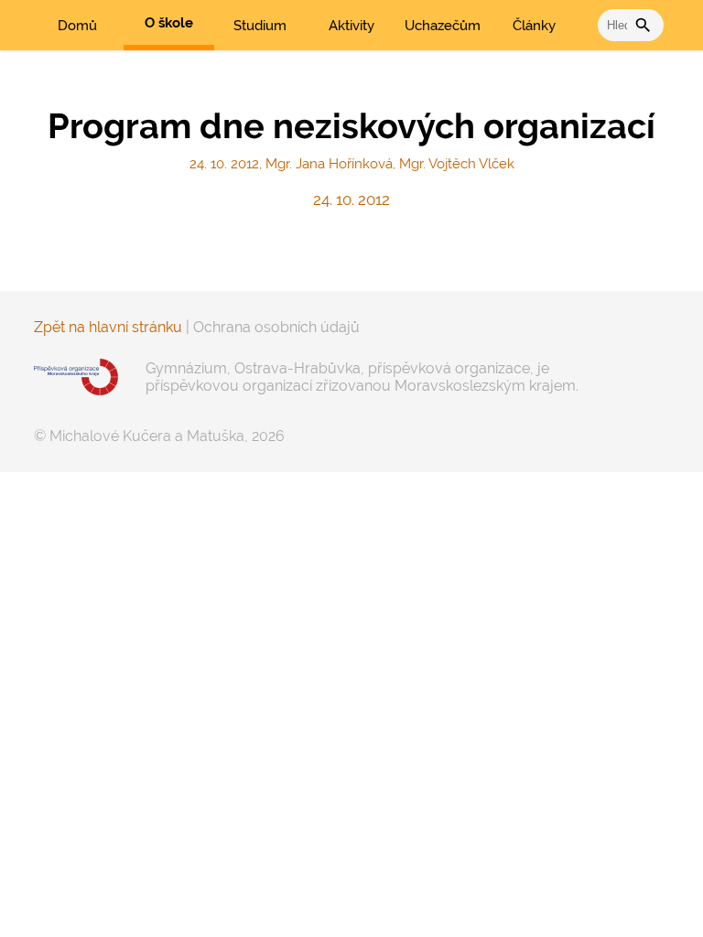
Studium (260, 25)
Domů (77, 25)
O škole (169, 23)
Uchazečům (443, 25)
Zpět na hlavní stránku (108, 327)
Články (534, 25)
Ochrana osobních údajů (276, 327)
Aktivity (351, 25)
